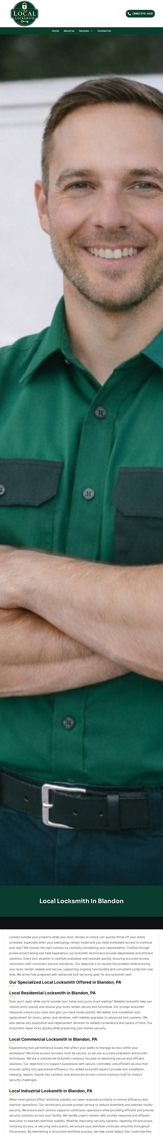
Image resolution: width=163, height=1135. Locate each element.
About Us (69, 30)
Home (55, 30)
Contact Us (104, 30)
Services (84, 30)
